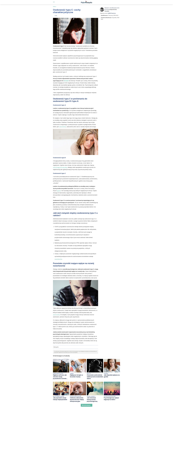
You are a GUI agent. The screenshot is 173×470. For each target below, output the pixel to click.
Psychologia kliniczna (75, 396)
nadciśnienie (62, 126)
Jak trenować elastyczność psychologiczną (92, 399)
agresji (59, 190)
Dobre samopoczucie (58, 373)
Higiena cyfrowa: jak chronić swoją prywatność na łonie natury (60, 376)
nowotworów (58, 259)
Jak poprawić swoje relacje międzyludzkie (60, 398)
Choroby (106, 373)
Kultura (54, 6)
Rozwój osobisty (91, 396)
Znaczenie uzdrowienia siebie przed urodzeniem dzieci (95, 376)
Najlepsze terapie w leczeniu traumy (76, 376)
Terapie (72, 373)
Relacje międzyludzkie (58, 396)
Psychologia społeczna (109, 396)
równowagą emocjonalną (60, 167)
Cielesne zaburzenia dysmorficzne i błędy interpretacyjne (77, 399)
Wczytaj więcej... (86, 405)
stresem (66, 80)
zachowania (56, 314)
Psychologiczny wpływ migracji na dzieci (111, 398)
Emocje (89, 373)
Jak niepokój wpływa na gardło (112, 376)
